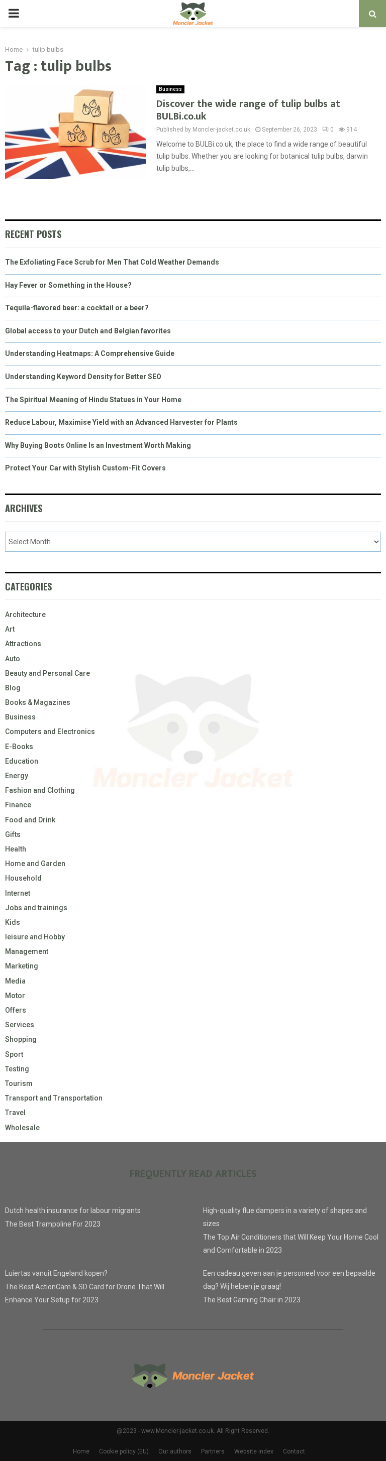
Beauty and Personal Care (47, 673)
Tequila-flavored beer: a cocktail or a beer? (77, 308)
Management (26, 951)
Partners (213, 1451)
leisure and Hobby (35, 937)
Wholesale (22, 1128)
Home (81, 1451)
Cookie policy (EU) (124, 1451)
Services (19, 1025)
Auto (12, 659)
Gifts (13, 834)
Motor (15, 996)
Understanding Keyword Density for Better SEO (83, 377)
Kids (12, 922)
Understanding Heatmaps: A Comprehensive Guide (89, 353)
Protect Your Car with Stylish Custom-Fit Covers (85, 468)
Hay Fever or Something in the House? (68, 285)
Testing (17, 1069)
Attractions (23, 644)
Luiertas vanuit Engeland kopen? (56, 1273)
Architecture (25, 615)
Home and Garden (35, 864)
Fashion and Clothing (40, 790)
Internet (17, 893)
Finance (18, 805)
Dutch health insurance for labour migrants (73, 1210)
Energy (16, 776)
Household (23, 878)
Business (170, 89)
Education (21, 761)
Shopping (21, 1039)
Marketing (21, 966)
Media (15, 981)
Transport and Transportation (54, 1098)
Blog (13, 688)
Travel (15, 1113)
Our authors (174, 1451)
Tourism (19, 1083)
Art (10, 629)
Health (15, 849)
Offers (15, 1010)
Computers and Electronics (50, 731)
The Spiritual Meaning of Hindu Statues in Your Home (93, 400)
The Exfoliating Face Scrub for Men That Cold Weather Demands (112, 262)
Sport (14, 1054)
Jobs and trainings (36, 908)
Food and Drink (30, 820)
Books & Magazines (37, 702)
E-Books (19, 747)
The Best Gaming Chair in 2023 (252, 1300)
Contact (294, 1451)
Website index (253, 1451)
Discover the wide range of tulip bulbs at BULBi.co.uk (248, 110)
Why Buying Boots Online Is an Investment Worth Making (98, 445)
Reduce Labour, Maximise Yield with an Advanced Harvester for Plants (121, 422)
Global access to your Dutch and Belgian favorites (88, 331)
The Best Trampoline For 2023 (53, 1224)
